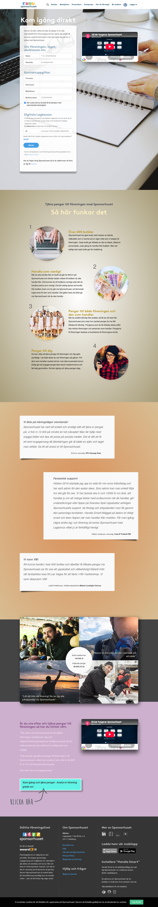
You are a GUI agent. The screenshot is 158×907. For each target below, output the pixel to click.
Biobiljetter (64, 4)
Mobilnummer (31, 97)
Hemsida (29, 62)
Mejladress (30, 91)
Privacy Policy (68, 855)
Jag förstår (136, 902)
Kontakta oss (68, 845)
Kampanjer (88, 4)
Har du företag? (102, 4)
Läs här (26, 139)
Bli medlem (116, 4)
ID (26, 131)
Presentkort (76, 4)
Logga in (133, 4)
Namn (28, 56)
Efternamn (30, 84)
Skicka (31, 145)
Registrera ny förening (72, 859)
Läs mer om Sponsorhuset (74, 852)
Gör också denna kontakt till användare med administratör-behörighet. (44, 103)
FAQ (64, 848)
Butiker (54, 4)
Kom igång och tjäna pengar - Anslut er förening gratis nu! (50, 784)
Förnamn (29, 78)
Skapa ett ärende (70, 874)
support (34, 164)
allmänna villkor (33, 154)
